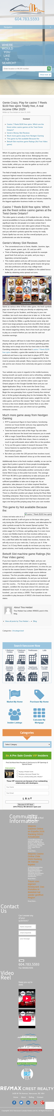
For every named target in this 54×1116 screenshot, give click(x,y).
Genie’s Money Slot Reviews (18, 133)
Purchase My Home (39, 702)
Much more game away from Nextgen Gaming (25, 136)
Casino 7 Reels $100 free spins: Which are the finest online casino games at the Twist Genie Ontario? (25, 127)
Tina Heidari (14, 112)
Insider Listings (14, 722)
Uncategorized (18, 631)
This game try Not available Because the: (23, 139)
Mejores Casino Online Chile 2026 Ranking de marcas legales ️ (36, 859)
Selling (31, 1097)
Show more (44, 75)
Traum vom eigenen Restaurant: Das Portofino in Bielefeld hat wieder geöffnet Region (36, 889)
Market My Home (15, 702)
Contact (40, 1097)
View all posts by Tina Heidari (18, 621)
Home (15, 1097)
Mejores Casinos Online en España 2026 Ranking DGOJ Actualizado (36, 831)
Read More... (32, 851)
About (23, 1097)
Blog (35, 621)
